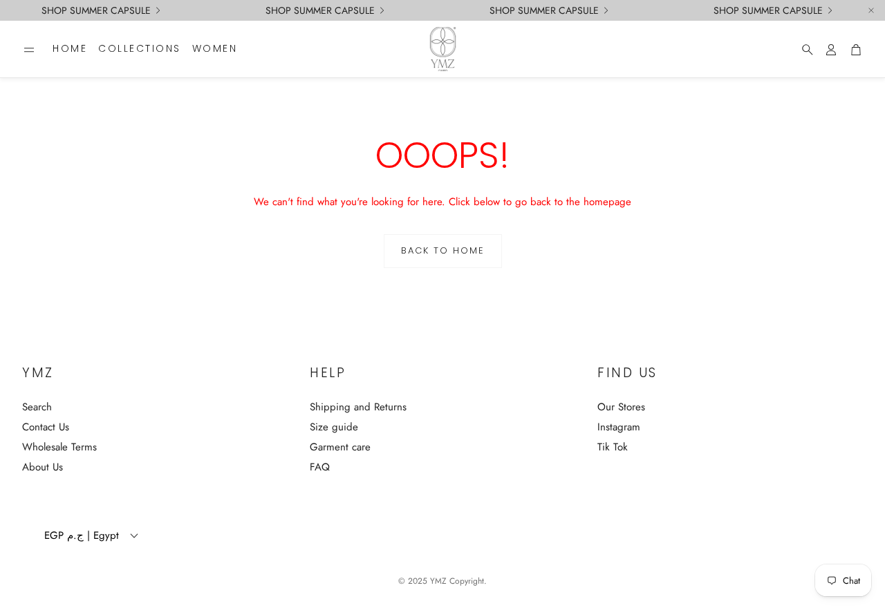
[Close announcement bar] (871, 10)
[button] (29, 50)
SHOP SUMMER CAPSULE (96, 10)
